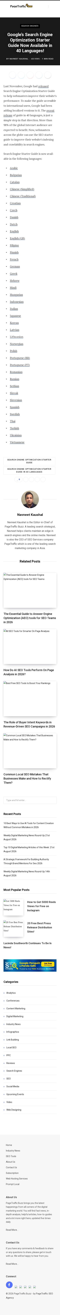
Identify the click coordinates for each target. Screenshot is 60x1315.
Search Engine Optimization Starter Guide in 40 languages (29, 470)
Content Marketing (15, 1008)
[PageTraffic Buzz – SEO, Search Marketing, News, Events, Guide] (22, 6)
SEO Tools (11, 1156)
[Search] (51, 6)
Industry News (13, 1024)
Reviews (10, 1063)
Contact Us (11, 1167)
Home (9, 1145)
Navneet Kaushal (19, 59)
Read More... (12, 1230)
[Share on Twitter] (21, 75)
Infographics (12, 1032)
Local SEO (11, 1047)
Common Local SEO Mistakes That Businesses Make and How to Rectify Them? (27, 778)
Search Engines (29, 26)
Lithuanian (16, 337)
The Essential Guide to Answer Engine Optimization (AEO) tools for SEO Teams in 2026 (30, 618)
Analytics (11, 993)
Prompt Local (12, 1184)
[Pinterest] (30, 75)
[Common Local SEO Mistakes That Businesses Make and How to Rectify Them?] (30, 750)
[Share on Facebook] (12, 75)
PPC (8, 1055)
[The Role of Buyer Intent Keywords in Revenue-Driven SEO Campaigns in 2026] (30, 698)
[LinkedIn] (39, 75)
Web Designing (13, 1110)
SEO (8, 1078)
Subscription (12, 1173)
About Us (10, 1162)
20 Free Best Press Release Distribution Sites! (39, 927)
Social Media (12, 1086)
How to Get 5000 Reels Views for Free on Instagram (41, 906)
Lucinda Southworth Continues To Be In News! (28, 945)
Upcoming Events (15, 1094)
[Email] (47, 75)
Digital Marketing (14, 1016)
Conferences (13, 1000)
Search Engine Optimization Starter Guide (29, 461)
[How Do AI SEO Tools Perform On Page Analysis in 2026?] (30, 646)
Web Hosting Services (17, 1178)
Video (9, 1102)
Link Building (12, 1039)
